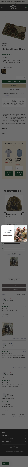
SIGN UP (7, 235)
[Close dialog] (1, 225)
